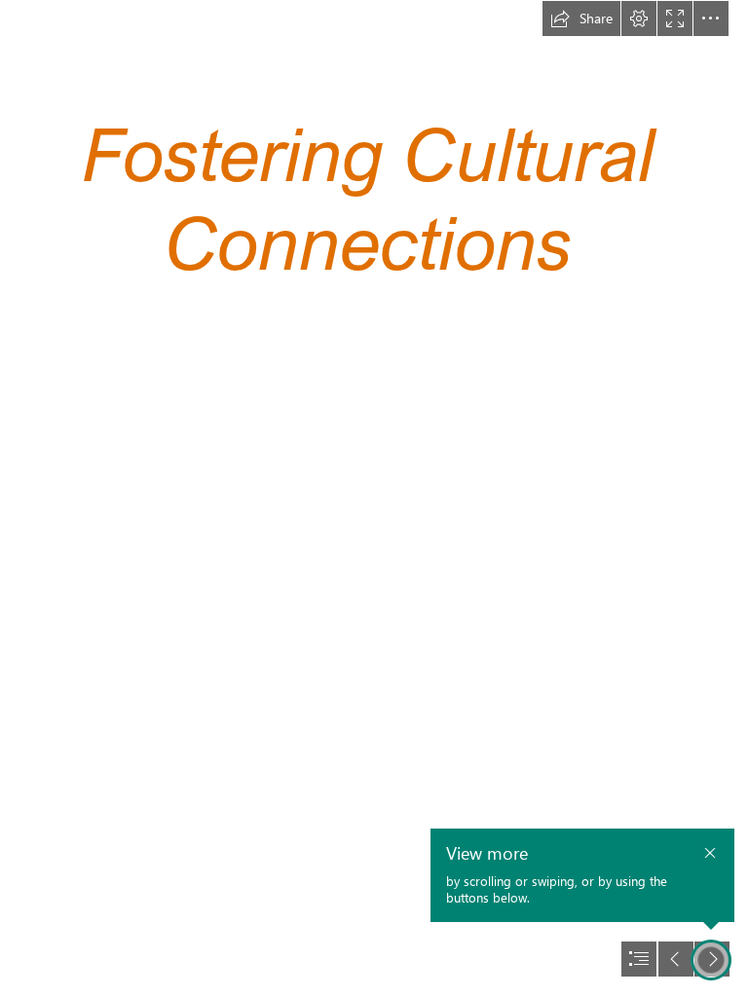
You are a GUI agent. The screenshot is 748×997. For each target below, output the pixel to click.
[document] (374, 498)
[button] (581, 18)
